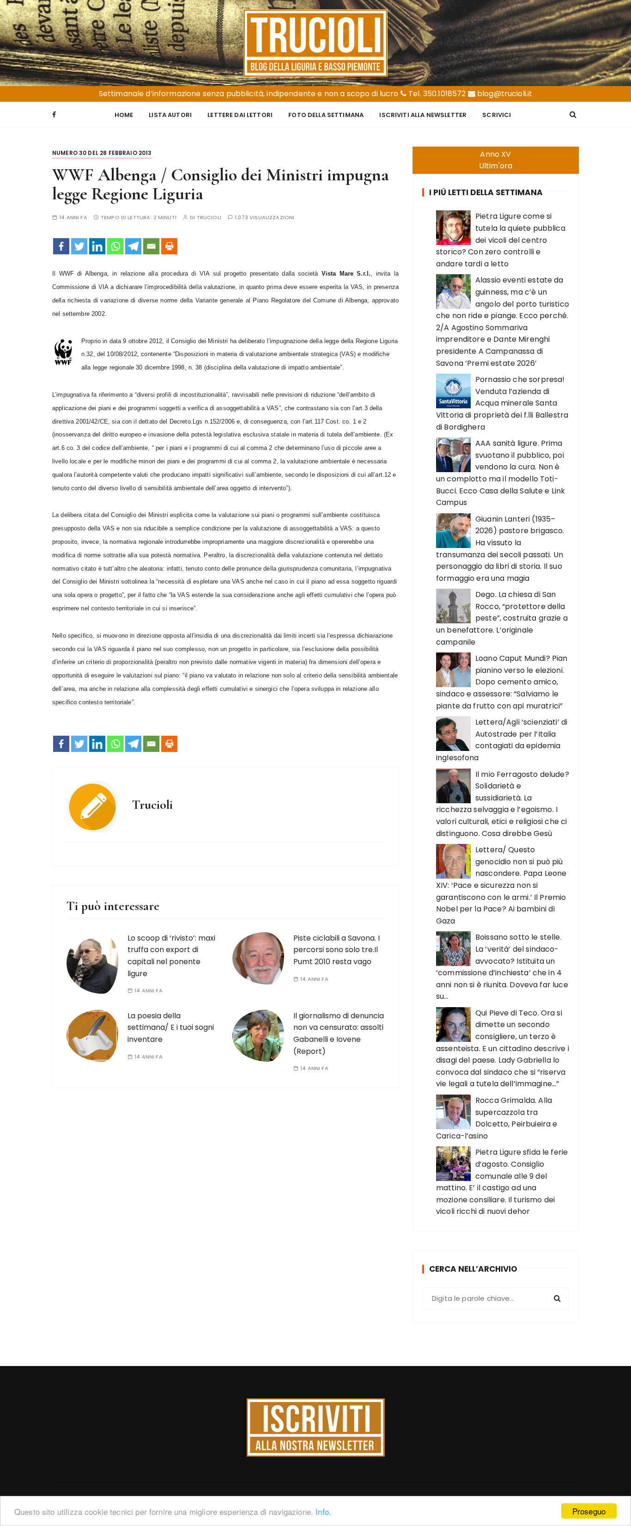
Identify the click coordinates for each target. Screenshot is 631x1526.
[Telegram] (133, 246)
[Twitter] (79, 246)
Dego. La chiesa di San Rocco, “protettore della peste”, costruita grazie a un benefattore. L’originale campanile (502, 618)
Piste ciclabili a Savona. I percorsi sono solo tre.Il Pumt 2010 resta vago (336, 950)
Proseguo (589, 1511)
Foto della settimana (326, 115)
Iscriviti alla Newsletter (423, 115)
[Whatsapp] (115, 246)
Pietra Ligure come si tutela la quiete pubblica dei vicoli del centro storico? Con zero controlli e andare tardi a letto (500, 240)
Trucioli (209, 217)
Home (124, 115)
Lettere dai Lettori (240, 115)
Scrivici (496, 115)
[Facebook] (61, 246)
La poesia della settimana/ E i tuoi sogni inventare (170, 1027)
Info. (323, 1511)
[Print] (169, 246)
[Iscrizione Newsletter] (316, 1427)
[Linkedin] (97, 246)
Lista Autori (170, 115)
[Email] (151, 246)
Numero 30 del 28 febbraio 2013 (102, 153)
